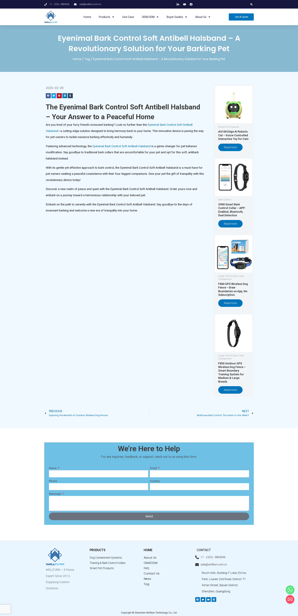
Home (87, 17)
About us (200, 17)
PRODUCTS (97, 550)
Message (55, 494)
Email (154, 468)
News (147, 579)
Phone (53, 481)
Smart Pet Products (102, 568)
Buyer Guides (175, 17)
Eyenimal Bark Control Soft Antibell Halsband (122, 146)
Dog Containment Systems (106, 557)
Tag (87, 59)
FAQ (146, 568)
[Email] (290, 599)
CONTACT (204, 550)
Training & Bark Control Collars (108, 562)
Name (53, 468)
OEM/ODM (148, 17)
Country (155, 481)
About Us (150, 558)
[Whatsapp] (290, 590)
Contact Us (151, 573)
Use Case (128, 17)
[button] (251, 4)
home (148, 550)
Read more (230, 147)
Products (104, 17)
